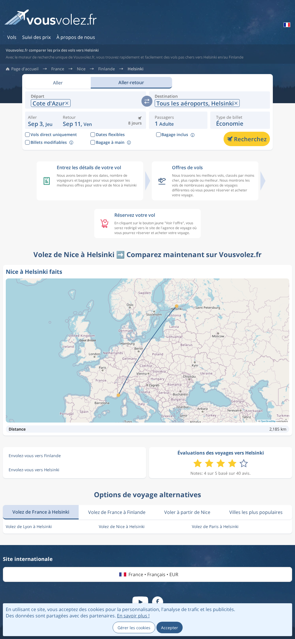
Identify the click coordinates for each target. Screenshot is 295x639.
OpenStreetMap (268, 421)
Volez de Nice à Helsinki (122, 526)
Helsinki (135, 69)
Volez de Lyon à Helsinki (29, 526)
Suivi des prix (36, 37)
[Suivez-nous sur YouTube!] (140, 602)
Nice (81, 69)
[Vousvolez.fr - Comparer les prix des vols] (50, 19)
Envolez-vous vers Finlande (35, 455)
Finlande (106, 69)
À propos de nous (75, 37)
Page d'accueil (25, 69)
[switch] (146, 101)
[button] (77, 120)
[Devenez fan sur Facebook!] (157, 602)
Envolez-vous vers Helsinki (34, 469)
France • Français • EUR (153, 574)
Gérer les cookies (134, 627)
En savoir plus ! (133, 615)
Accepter (169, 627)
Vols (11, 37)
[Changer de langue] (286, 25)
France (57, 69)
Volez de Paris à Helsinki (215, 526)
